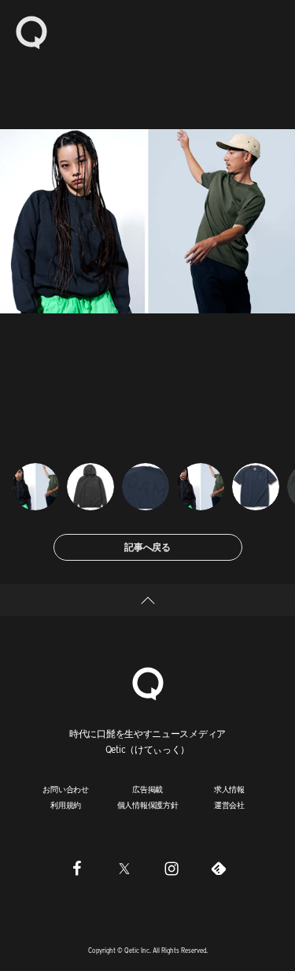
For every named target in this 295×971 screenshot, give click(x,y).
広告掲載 (147, 789)
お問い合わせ (65, 789)
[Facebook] (77, 868)
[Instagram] (171, 868)
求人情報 (229, 789)
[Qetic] (31, 31)
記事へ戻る (147, 547)
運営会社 (229, 805)
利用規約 (65, 805)
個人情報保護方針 (148, 805)
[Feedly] (218, 868)
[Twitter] (124, 868)
